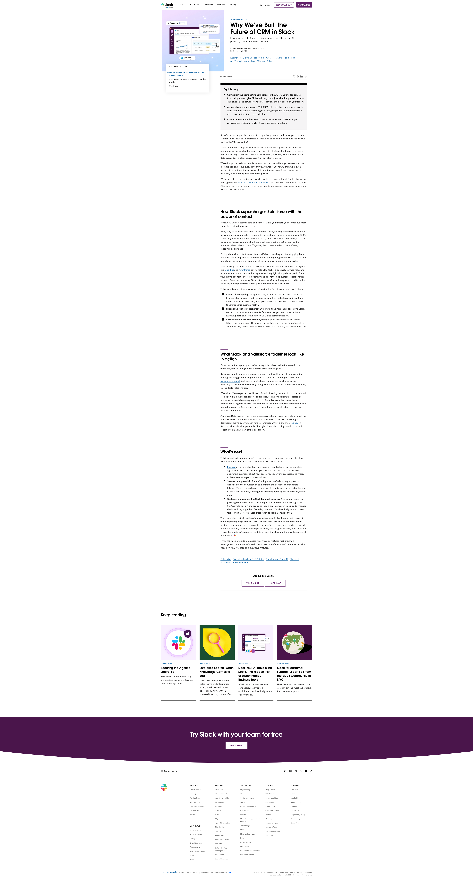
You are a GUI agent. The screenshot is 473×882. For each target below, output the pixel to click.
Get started (304, 5)
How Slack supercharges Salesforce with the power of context (186, 73)
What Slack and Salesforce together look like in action (187, 80)
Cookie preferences (201, 872)
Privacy (182, 872)
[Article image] (178, 642)
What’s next (173, 86)
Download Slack (167, 872)
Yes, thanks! (252, 583)
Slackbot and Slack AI (277, 559)
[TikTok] (311, 771)
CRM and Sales (264, 61)
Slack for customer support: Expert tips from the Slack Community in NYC (294, 674)
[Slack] (167, 5)
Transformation (239, 19)
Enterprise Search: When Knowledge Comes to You (217, 672)
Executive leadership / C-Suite (258, 57)
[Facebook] (298, 76)
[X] (301, 771)
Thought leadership (245, 61)
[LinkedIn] (301, 76)
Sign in (268, 5)
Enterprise (235, 57)
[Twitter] (294, 76)
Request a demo (284, 5)
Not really (275, 583)
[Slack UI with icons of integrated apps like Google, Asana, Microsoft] (255, 642)
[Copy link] (305, 76)
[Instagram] (290, 771)
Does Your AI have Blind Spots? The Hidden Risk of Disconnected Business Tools (255, 674)
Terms (188, 872)
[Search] (261, 5)
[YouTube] (306, 771)
